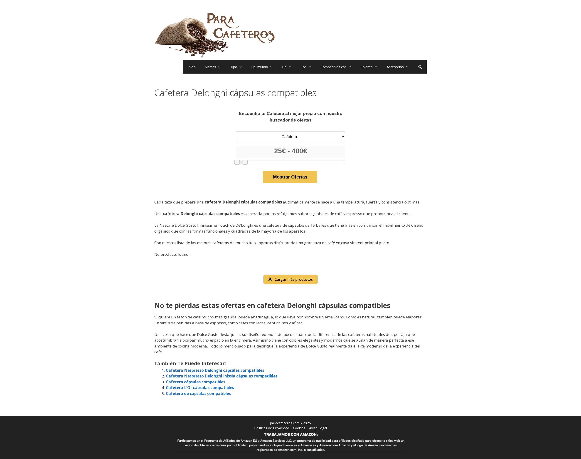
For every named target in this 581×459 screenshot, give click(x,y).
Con (304, 67)
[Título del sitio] (216, 34)
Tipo (233, 67)
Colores (367, 67)
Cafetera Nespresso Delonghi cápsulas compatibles (215, 370)
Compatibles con (334, 67)
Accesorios (395, 67)
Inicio (192, 67)
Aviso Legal (318, 428)
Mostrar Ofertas (290, 176)
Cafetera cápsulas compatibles (195, 382)
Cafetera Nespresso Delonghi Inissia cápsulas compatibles (221, 376)
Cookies (299, 428)
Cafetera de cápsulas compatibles (198, 393)
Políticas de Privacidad (271, 428)
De (284, 67)
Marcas (210, 67)
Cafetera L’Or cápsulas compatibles (200, 387)
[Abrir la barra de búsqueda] (420, 67)
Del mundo (259, 67)
